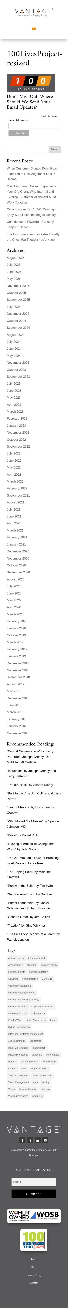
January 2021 (16, 544)
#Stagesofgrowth (37, 958)
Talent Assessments (18, 1075)
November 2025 (18, 286)
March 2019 (15, 642)
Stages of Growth (39, 1068)
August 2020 (15, 579)
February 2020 (17, 621)
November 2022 (18, 432)
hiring (53, 1020)
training (45, 1082)
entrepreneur (38, 1013)
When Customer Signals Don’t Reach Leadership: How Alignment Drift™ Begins (33, 174)
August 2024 (15, 335)
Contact (34, 1282)
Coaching (13, 979)
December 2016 (18, 698)
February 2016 (17, 719)
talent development (42, 1075)
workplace (37, 1096)
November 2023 (18, 362)
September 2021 (18, 495)
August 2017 (15, 684)
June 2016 (14, 705)
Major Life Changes (18, 1048)
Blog (33, 1267)
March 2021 (15, 530)
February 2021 (17, 537)
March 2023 (15, 411)
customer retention (17, 1006)
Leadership (35, 1041)
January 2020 (16, 628)
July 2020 (13, 586)
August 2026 (15, 258)
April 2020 (14, 607)
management (39, 1048)
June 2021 (14, 516)
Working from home (18, 1096)
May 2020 (14, 600)
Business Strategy (38, 972)
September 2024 (18, 327)
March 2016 (15, 712)
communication (30, 979)
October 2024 (16, 321)
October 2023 (16, 370)
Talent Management (18, 1082)
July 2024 (13, 341)
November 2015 (18, 733)
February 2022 (17, 488)
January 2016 (16, 726)
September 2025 (18, 299)
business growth (16, 972)
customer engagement (19, 986)
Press (34, 1259)
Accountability (15, 965)
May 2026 (14, 279)
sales (24, 1068)
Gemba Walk (15, 1020)
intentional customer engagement (25, 1034)
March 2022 (15, 481)
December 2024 (18, 313)
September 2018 (18, 677)
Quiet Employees (30, 1061)
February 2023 (17, 418)
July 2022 (13, 453)
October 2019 (16, 635)
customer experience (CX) (21, 992)
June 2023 (14, 390)
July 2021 (13, 509)
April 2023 (14, 404)
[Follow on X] (30, 1140)
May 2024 (14, 356)
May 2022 (14, 467)
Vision (11, 1089)
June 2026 (14, 272)
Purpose (12, 1061)
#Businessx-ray (16, 958)
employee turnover (18, 1013)
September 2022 (18, 446)
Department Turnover (42, 1006)
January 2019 (16, 656)
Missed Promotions (18, 1054)
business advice (49, 965)
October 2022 (16, 439)
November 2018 (18, 670)
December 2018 (18, 663)
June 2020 (14, 593)
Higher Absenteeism (36, 1020)
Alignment (32, 965)
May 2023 (14, 397)
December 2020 (18, 551)
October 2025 (16, 293)
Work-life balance (28, 1089)
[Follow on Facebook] (22, 1140)
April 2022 (14, 474)
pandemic (37, 1054)
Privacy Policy (34, 1275)
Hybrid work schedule (19, 1027)
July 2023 (13, 383)
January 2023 (16, 425)
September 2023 (18, 376)
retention (12, 1068)
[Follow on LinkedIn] (38, 1140)
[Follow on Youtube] (45, 1140)
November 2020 (18, 558)
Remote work (49, 1061)
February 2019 (17, 649)
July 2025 (13, 307)
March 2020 (15, 614)
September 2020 (18, 572)
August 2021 (15, 502)
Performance (52, 1054)
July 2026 (13, 264)
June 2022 (14, 460)
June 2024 (14, 348)
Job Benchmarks (17, 1041)
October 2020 (16, 565)
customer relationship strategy (23, 999)
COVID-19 (47, 979)
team (35, 1082)
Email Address (18, 120)
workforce (46, 1089)
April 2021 (14, 523)
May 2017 (14, 691)
